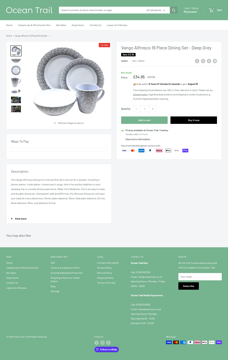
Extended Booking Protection (67, 272)
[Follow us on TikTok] (108, 342)
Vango (124, 61)
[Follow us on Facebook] (96, 342)
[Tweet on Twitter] (209, 60)
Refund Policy (104, 272)
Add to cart (144, 120)
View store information (137, 139)
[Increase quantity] (153, 109)
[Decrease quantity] (136, 109)
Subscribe (188, 285)
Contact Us (95, 25)
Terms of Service (106, 282)
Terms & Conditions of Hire (65, 267)
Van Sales (61, 25)
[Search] (174, 10)
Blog (53, 286)
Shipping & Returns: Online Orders (65, 279)
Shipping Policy (105, 277)
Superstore (78, 25)
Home (9, 25)
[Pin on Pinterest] (203, 60)
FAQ (53, 262)
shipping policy (140, 94)
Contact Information (108, 262)
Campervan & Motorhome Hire (34, 25)
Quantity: (126, 108)
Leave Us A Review (117, 25)
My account (190, 11)
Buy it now (193, 120)
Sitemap (55, 291)
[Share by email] (215, 60)
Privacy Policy (104, 267)
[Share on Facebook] (197, 60)
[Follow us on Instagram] (102, 342)
